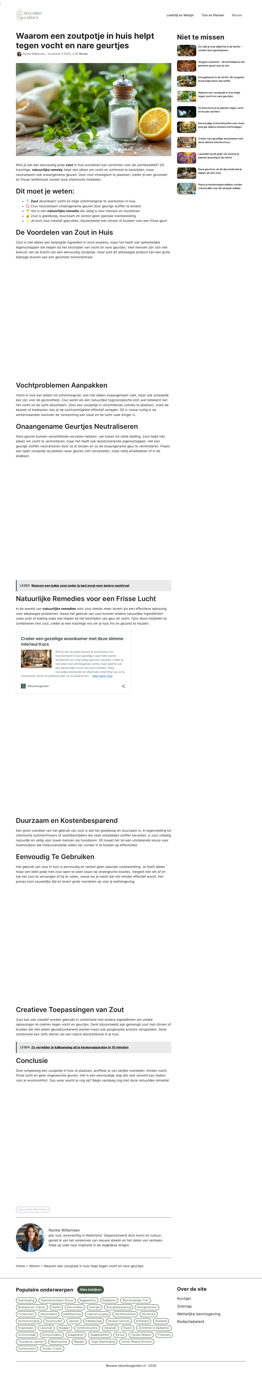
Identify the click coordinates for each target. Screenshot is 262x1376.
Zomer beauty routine (137, 1341)
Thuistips (164, 1335)
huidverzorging (28, 1321)
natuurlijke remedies (32, 1209)
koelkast (161, 1321)
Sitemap (184, 1306)
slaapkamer (76, 1335)
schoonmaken (52, 1335)
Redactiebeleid (190, 1321)
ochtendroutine (87, 1328)
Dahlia (56, 1307)
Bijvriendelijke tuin (136, 1300)
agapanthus (88, 1300)
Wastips (79, 1341)
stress (120, 1335)
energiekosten (147, 1307)
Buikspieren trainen (32, 1307)
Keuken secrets (119, 1321)
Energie (94, 1307)
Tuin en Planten (213, 15)
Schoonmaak (27, 1335)
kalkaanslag (94, 1321)
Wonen (237, 15)
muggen (64, 1328)
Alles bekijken (90, 1290)
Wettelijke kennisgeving (198, 1314)
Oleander (110, 1328)
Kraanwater (26, 1328)
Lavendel (46, 1328)
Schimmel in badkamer (154, 1328)
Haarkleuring (72, 1314)
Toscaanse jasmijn (31, 1341)
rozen (127, 1328)
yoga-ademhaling (103, 1341)
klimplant (142, 1321)
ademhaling (26, 1300)
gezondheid (48, 1314)
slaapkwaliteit (99, 1335)
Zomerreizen (27, 1348)
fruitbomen (26, 1314)
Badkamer (109, 1300)
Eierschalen (75, 1307)
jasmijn (74, 1321)
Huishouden (54, 1321)
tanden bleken (141, 1335)
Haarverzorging (97, 1314)
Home (20, 1266)
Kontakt (184, 1298)
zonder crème (52, 1348)
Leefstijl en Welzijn (180, 15)
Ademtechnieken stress (57, 1300)
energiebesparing (118, 1307)
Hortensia (148, 1314)
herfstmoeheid (125, 1314)
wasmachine (59, 1341)
